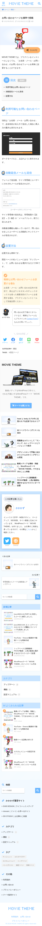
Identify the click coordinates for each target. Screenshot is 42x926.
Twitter (7, 545)
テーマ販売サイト (10, 895)
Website (15, 545)
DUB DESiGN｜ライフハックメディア (18, 806)
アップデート (11, 684)
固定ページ (14, 352)
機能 (15, 349)
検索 (37, 596)
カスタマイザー (20, 857)
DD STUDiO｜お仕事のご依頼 (15, 816)
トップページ (22, 861)
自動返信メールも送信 (14, 92)
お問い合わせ (8, 885)
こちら (29, 529)
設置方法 (9, 96)
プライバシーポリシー (12, 890)
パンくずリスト (8, 865)
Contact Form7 (32, 319)
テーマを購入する (22, 406)
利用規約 (6, 880)
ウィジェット (7, 857)
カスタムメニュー (9, 861)
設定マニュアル (11, 694)
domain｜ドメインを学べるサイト (16, 811)
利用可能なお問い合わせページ (18, 87)
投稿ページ (30, 865)
